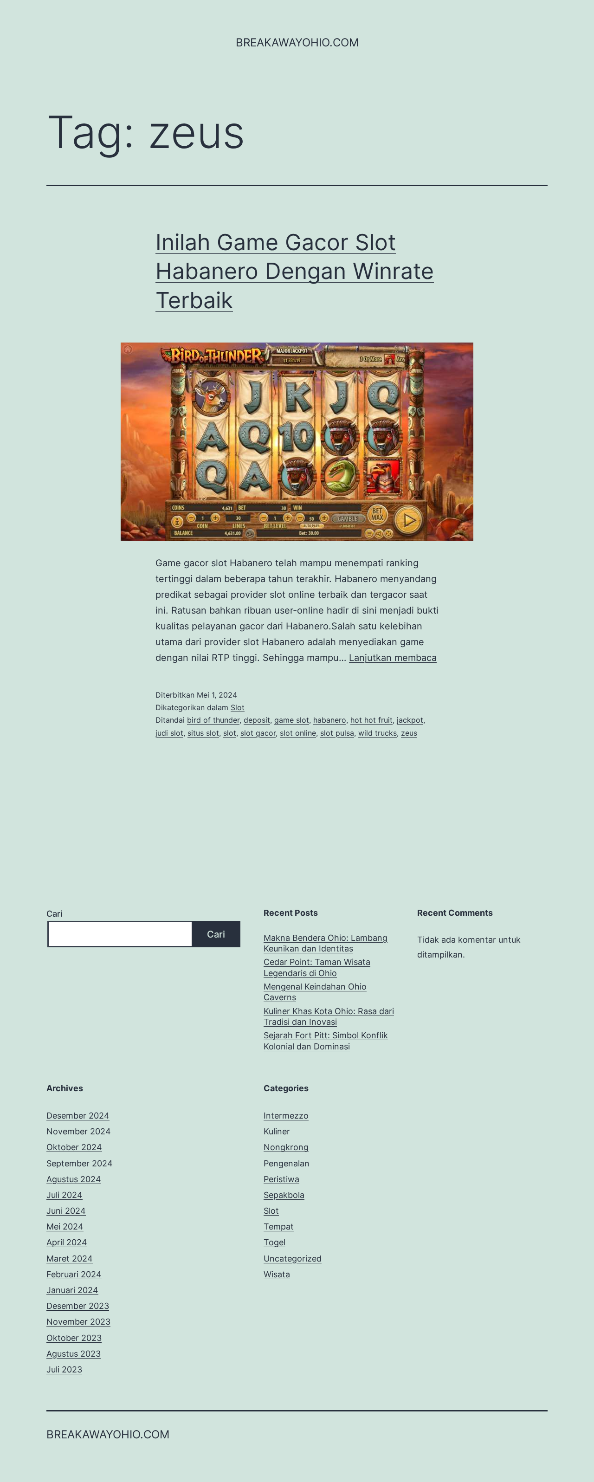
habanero (329, 720)
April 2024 (66, 1242)
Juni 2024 (66, 1211)
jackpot (410, 720)
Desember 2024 (78, 1115)
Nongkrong (286, 1147)
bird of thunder (213, 720)
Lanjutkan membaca (393, 657)
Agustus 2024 (73, 1179)
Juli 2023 (64, 1369)
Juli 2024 (64, 1195)
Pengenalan (287, 1163)
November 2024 (78, 1131)
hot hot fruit (371, 720)
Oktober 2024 (74, 1147)
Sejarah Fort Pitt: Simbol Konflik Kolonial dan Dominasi (326, 1040)
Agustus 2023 (73, 1354)
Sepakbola (284, 1195)
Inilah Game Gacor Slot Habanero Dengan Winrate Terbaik (294, 271)
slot (229, 733)
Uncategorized (293, 1258)
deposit (257, 720)
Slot (238, 707)
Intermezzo (286, 1115)
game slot (291, 720)
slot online (298, 733)
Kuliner (277, 1131)
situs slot (203, 733)
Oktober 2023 (74, 1338)
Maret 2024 (69, 1258)
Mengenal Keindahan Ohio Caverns (315, 992)
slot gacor (258, 733)
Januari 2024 (72, 1290)
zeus (409, 733)
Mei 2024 (65, 1226)
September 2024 (79, 1163)
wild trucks (377, 733)
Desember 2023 (77, 1306)
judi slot (169, 733)
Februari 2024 (74, 1274)
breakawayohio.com (297, 42)
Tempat (279, 1226)
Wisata (277, 1274)
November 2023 (78, 1322)
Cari (54, 914)
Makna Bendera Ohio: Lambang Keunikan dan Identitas (325, 943)
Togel (274, 1242)
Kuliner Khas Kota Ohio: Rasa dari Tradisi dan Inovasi (329, 1016)
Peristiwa (281, 1179)
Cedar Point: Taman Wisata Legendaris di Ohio (317, 967)
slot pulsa (337, 733)
